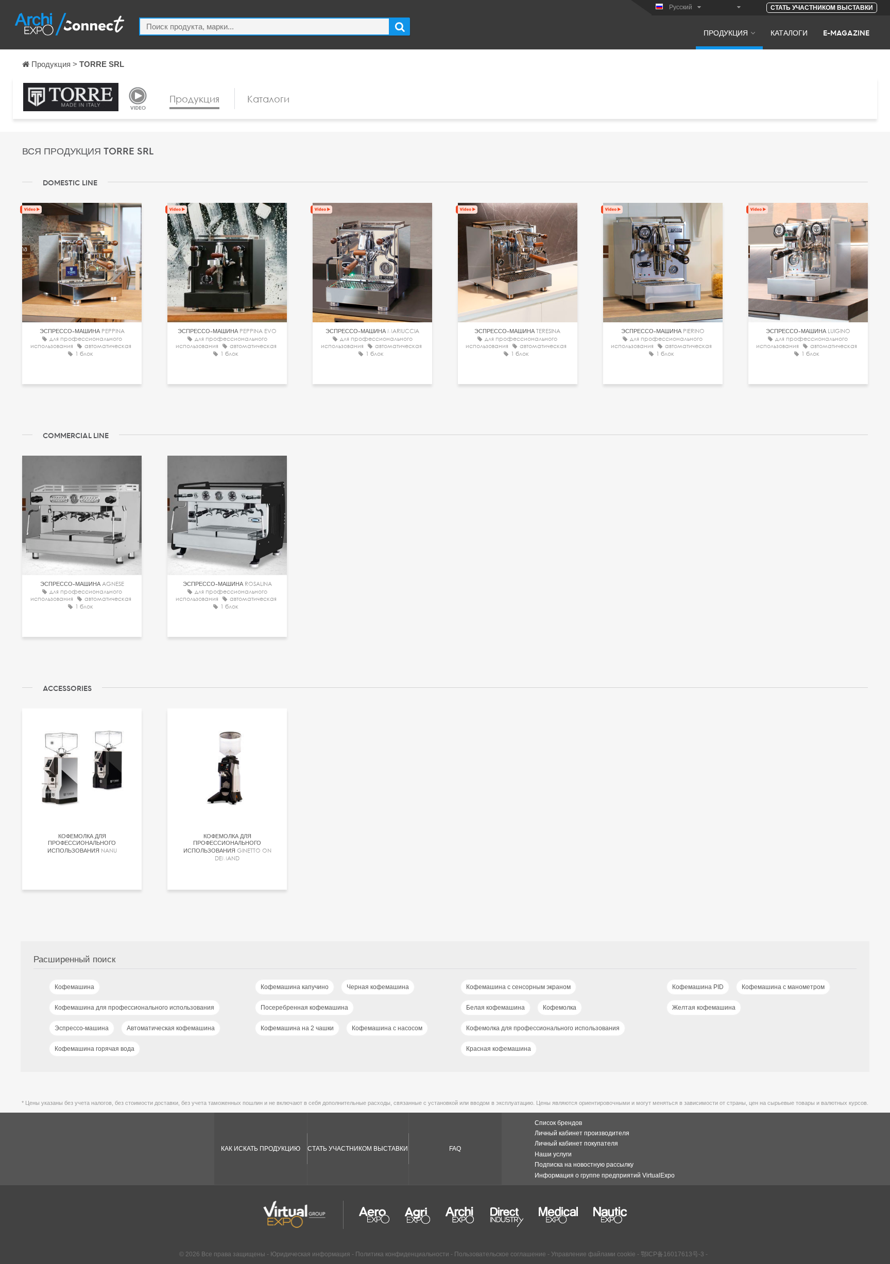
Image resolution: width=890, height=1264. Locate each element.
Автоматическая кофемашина (171, 1028)
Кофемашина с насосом (387, 1028)
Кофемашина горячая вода (94, 1048)
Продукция (726, 32)
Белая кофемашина (495, 1007)
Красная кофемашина (498, 1048)
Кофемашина (74, 987)
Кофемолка (559, 1007)
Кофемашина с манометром (783, 987)
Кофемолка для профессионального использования (543, 1028)
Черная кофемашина (378, 987)
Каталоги (789, 32)
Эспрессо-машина (82, 1028)
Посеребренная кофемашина (304, 1007)
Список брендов (558, 1123)
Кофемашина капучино (295, 987)
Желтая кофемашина (703, 1007)
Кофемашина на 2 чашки (297, 1028)
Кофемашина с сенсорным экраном (518, 987)
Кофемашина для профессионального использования (134, 1007)
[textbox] (264, 27)
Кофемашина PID (698, 987)
